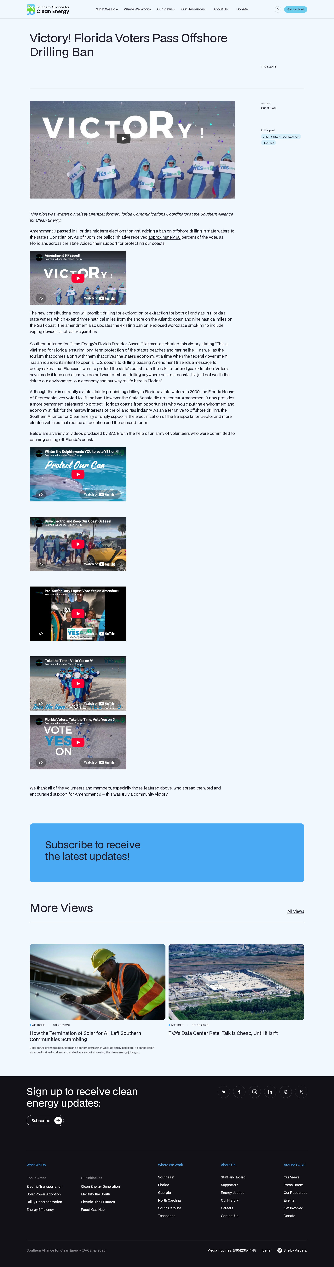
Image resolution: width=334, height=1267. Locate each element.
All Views (295, 911)
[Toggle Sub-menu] (117, 9)
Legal (266, 1250)
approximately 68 (164, 237)
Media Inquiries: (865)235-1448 (231, 1250)
